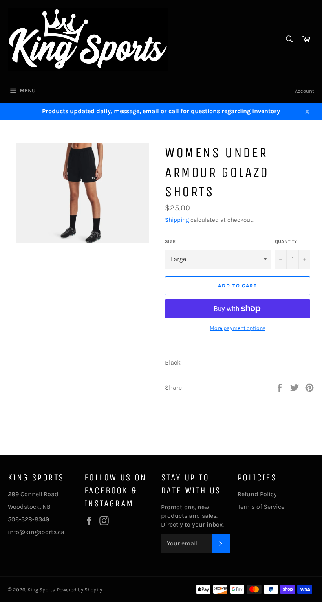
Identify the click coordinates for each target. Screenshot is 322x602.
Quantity (286, 241)
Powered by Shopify (79, 590)
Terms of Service (261, 506)
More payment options (237, 328)
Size (170, 241)
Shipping (177, 219)
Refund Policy (257, 494)
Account (304, 91)
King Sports (41, 590)
